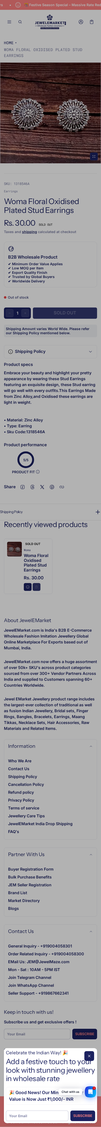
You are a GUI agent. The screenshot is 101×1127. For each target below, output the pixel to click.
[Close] (89, 1056)
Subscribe (82, 1115)
